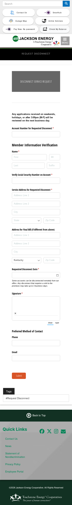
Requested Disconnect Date (29, 269)
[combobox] (26, 220)
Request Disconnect (18, 398)
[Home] (36, 40)
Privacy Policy (12, 464)
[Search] (66, 4)
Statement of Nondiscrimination (15, 455)
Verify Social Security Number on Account (36, 174)
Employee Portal (14, 471)
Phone (15, 337)
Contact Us (11, 438)
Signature (21, 293)
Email (14, 352)
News (8, 446)
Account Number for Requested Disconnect (36, 128)
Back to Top (39, 415)
